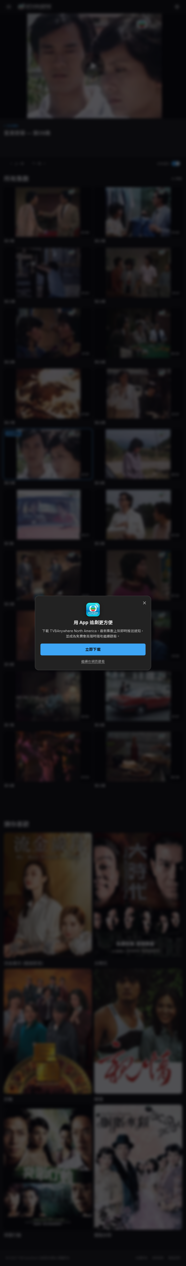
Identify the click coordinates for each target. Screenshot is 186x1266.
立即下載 (93, 649)
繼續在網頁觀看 (93, 661)
